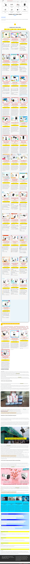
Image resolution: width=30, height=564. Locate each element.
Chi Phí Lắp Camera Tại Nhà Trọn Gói (6, 549)
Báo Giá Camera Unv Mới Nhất (23, 329)
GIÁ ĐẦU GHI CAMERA (18, 1)
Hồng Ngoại (12, 29)
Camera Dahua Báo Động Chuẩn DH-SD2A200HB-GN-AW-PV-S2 (18, 504)
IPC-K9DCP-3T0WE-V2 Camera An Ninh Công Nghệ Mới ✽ (23, 199)
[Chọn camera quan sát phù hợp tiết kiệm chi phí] (27, 7)
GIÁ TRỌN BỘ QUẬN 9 (14, 1)
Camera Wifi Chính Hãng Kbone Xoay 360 (5, 522)
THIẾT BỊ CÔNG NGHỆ (22, 1)
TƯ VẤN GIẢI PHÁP (26, 1)
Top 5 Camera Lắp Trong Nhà (12, 515)
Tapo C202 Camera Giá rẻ (14, 122)
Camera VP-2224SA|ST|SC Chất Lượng (8, 326)
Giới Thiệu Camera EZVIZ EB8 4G (11, 504)
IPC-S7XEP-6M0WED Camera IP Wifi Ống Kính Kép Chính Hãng (14, 180)
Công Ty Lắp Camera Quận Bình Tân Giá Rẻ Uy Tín (16, 328)
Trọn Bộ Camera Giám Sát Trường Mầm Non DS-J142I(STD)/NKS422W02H (6, 61)
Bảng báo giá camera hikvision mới (4, 515)
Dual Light (8, 29)
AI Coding (23, 29)
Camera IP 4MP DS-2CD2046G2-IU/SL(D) (21, 327)
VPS (22, 563)
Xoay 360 (19, 29)
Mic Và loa (5, 29)
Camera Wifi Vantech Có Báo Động (13, 522)
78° (10, 29)
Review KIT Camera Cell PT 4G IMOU (4, 504)
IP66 (25, 29)
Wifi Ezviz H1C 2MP (6, 38)
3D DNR (21, 29)
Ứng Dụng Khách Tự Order (4, 531)
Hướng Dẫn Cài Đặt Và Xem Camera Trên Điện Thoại (13, 329)
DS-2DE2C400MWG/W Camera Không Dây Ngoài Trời (23, 264)
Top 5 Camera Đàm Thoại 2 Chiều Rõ (19, 515)
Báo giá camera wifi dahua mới (20, 522)
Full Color (15, 29)
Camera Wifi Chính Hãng (15, 14)
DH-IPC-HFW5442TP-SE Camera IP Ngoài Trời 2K (19, 326)
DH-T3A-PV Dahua (14, 284)
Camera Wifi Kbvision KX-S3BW (12, 327)
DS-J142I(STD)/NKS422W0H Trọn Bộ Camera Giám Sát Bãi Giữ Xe (14, 264)
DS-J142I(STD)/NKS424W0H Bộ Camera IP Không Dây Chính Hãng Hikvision (6, 264)
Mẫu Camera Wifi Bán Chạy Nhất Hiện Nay (25, 504)
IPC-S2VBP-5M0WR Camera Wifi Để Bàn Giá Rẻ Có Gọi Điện (14, 199)
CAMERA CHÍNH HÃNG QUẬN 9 (9, 1)
